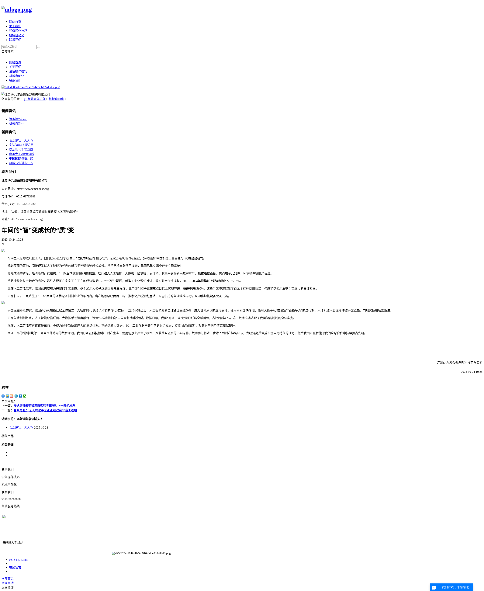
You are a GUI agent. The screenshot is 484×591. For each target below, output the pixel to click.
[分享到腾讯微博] (16, 396)
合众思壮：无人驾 (21, 140)
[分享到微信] (24, 396)
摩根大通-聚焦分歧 (21, 154)
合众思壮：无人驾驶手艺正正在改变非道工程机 (45, 410)
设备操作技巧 (18, 30)
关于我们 (15, 26)
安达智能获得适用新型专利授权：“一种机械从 (45, 405)
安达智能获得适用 (21, 145)
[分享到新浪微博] (11, 396)
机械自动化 (16, 35)
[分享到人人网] (20, 396)
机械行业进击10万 (21, 163)
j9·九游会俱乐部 (35, 99)
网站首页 (15, 21)
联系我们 (15, 39)
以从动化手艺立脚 (21, 149)
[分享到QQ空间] (7, 396)
